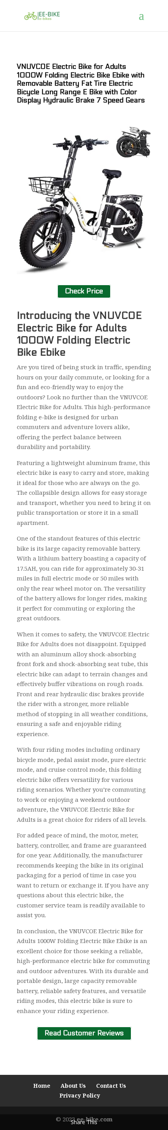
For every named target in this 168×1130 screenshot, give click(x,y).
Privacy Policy (79, 1095)
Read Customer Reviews (84, 1033)
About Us (73, 1085)
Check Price (84, 291)
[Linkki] (42, 15)
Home (41, 1085)
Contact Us (111, 1085)
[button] (145, 20)
